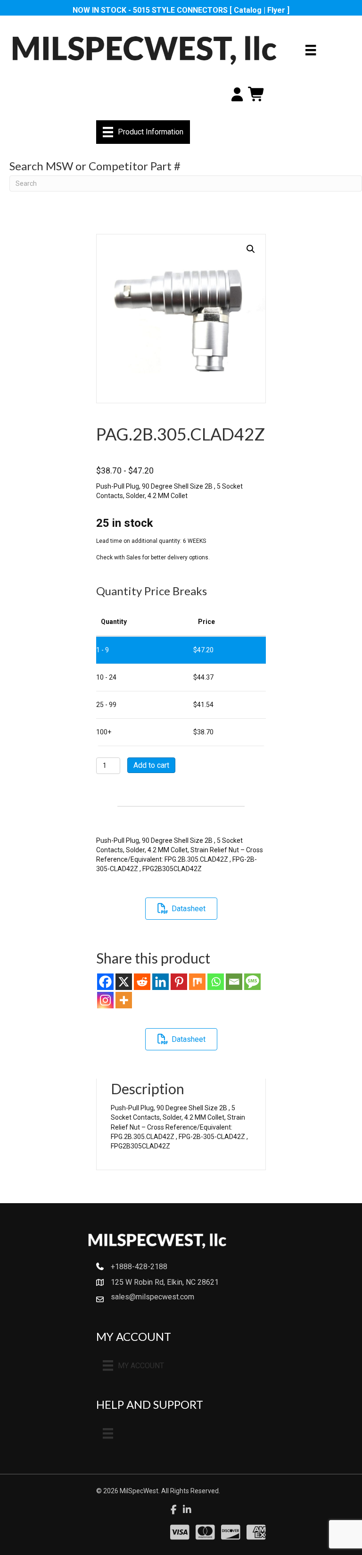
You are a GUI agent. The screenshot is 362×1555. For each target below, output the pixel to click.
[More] (123, 1000)
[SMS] (252, 981)
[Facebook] (105, 981)
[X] (123, 981)
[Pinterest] (179, 981)
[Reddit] (142, 981)
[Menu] (310, 50)
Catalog (248, 10)
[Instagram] (105, 1000)
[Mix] (197, 981)
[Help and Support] (108, 1433)
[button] (250, 249)
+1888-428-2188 (139, 1266)
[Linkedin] (160, 981)
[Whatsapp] (215, 981)
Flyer (276, 10)
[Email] (234, 981)
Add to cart (151, 765)
